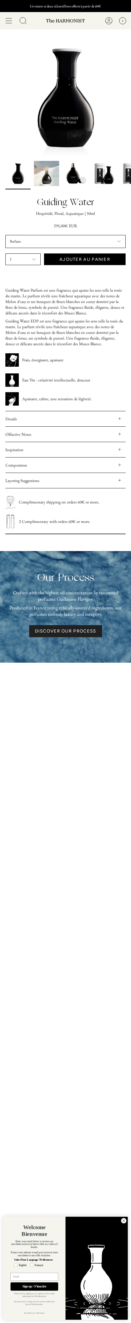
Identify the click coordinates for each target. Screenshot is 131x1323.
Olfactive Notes (18, 434)
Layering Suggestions (22, 480)
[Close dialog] (124, 1221)
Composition (16, 465)
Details (11, 419)
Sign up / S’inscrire (34, 1286)
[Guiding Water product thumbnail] (18, 173)
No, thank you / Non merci (34, 1313)
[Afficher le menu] (8, 20)
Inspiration (14, 450)
